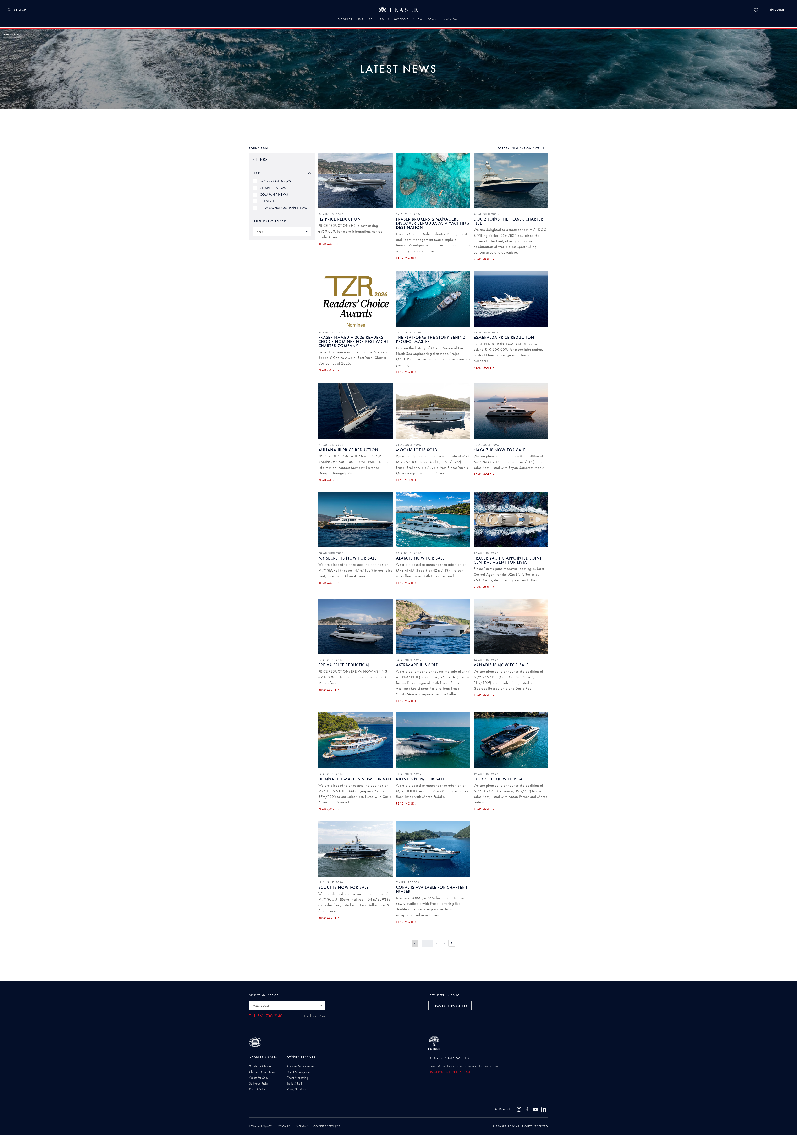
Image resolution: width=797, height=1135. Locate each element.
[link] (19, 9)
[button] (777, 9)
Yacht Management (299, 1072)
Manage (401, 19)
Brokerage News (275, 181)
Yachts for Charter (260, 1066)
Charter (345, 19)
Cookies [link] (284, 1126)
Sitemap (302, 1126)
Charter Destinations (262, 1072)
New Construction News (283, 208)
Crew (418, 19)
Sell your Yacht (258, 1083)
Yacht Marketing (297, 1077)
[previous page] (415, 943)
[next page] (451, 943)
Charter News (273, 188)
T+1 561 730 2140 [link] (266, 1016)
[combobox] (282, 231)
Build (384, 19)
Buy (360, 19)
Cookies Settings (326, 1126)
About (433, 19)
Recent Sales (257, 1089)
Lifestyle (267, 201)
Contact (451, 19)
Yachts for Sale (258, 1077)
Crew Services (296, 1089)
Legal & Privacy (260, 1126)
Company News (274, 194)
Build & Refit (294, 1083)
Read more (327, 243)
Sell (372, 19)
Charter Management (301, 1066)
